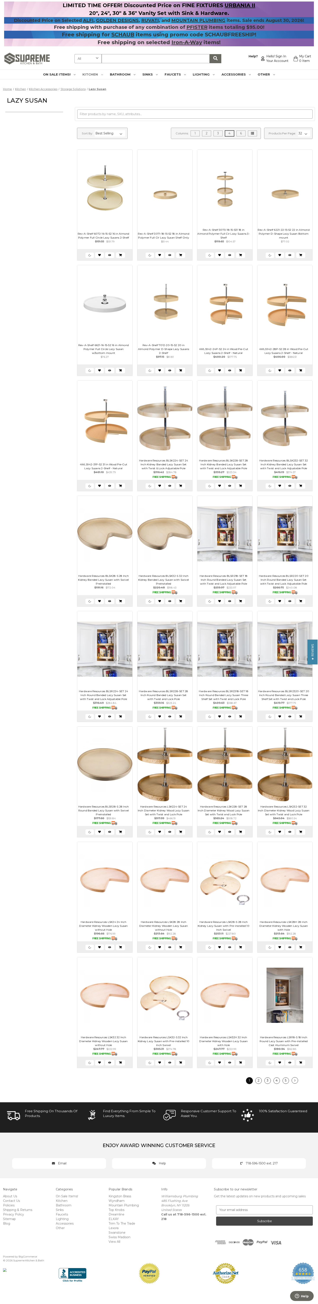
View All (114, 1242)
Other (264, 74)
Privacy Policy (13, 1214)
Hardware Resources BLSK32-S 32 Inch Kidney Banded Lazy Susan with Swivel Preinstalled (163, 579)
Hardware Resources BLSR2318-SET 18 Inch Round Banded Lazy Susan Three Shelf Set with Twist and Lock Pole (223, 695)
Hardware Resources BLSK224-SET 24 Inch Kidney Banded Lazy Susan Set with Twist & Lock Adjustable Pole (163, 464)
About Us (10, 1196)
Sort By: (87, 133)
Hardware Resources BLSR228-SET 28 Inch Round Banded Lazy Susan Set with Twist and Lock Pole (163, 695)
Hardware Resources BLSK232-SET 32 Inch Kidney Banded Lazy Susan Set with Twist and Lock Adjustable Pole (283, 464)
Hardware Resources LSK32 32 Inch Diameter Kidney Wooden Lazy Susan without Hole (103, 1041)
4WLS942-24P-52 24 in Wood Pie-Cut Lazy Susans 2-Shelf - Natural (223, 351)
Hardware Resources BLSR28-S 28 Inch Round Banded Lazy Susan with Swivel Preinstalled (103, 810)
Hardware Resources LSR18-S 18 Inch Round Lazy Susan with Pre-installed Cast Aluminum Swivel (284, 1041)
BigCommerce (28, 1256)
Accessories (234, 74)
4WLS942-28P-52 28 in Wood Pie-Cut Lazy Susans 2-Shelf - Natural (283, 351)
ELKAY (114, 1219)
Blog (6, 1223)
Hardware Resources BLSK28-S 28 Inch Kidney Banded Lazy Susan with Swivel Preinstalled (103, 579)
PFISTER (196, 27)
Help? (253, 56)
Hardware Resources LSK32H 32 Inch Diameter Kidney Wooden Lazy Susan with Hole (223, 1041)
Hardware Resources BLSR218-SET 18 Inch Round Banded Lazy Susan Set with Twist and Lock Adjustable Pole (223, 579)
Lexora (114, 1228)
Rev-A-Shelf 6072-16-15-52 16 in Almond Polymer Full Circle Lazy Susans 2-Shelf (103, 235)
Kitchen (90, 74)
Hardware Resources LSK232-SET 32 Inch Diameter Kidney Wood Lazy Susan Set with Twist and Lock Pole (284, 810)
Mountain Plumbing (124, 1205)
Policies (8, 1205)
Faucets (173, 74)
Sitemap (9, 1219)
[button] (312, 652)
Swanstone (117, 1233)
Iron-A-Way (187, 42)
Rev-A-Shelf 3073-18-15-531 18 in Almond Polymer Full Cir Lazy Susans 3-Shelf (223, 233)
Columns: (182, 133)
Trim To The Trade (122, 1223)
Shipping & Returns (17, 1210)
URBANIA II (240, 5)
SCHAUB (122, 34)
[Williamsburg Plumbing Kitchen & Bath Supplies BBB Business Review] (73, 1273)
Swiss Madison (119, 1237)
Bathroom (120, 74)
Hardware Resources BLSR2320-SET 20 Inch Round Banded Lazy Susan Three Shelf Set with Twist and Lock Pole (283, 695)
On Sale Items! (57, 74)
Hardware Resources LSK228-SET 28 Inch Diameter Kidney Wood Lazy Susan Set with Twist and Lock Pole (223, 810)
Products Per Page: (282, 133)
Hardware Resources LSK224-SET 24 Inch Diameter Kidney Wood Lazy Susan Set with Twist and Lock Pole (164, 810)
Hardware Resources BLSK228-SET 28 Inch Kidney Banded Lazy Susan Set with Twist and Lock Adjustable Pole (223, 464)
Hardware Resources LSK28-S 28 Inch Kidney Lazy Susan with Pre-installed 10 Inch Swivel (223, 925)
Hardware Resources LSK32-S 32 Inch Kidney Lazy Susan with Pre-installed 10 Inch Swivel (164, 1041)
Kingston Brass (120, 1196)
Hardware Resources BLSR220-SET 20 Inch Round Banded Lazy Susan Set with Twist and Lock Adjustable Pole (283, 579)
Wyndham (117, 1201)
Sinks (148, 74)
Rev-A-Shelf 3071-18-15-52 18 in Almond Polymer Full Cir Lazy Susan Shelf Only (163, 235)
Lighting (201, 74)
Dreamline (116, 1214)
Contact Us (11, 1201)
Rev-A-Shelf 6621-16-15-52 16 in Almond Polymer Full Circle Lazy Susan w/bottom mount (103, 349)
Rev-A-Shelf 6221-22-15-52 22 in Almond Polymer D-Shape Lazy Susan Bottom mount (284, 233)
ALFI (88, 20)
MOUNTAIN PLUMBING (198, 20)
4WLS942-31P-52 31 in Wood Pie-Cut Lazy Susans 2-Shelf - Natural (103, 466)
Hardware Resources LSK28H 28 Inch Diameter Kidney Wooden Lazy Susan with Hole (283, 925)
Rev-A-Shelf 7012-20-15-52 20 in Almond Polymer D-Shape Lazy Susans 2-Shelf (163, 349)
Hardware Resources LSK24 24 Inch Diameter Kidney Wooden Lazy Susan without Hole (103, 925)
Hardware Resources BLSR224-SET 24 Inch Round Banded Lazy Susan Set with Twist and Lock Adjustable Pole (103, 695)
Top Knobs (116, 1210)
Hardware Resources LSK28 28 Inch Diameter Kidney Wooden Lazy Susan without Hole (163, 925)
